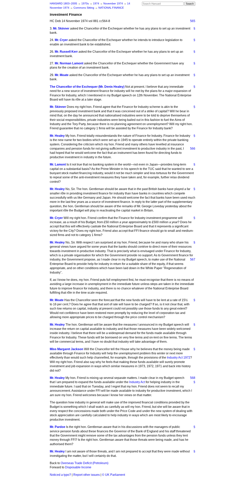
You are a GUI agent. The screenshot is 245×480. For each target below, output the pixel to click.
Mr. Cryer (61, 40)
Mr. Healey (57, 135)
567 (192, 259)
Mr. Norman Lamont (69, 63)
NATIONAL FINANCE (111, 7)
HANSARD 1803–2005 (63, 3)
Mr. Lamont (58, 164)
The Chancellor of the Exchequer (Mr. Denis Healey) (87, 86)
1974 (96, 3)
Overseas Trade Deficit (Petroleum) (84, 463)
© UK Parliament (113, 474)
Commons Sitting (84, 7)
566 (192, 148)
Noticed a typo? (60, 474)
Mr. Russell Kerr (66, 51)
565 (192, 21)
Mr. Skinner (61, 28)
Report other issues (86, 474)
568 (192, 377)
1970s (85, 3)
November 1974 (113, 3)
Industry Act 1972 (178, 357)
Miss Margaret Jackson (66, 349)
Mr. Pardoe (57, 426)
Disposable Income (78, 467)
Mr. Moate (62, 75)
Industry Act (137, 382)
